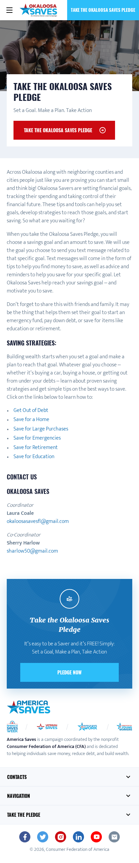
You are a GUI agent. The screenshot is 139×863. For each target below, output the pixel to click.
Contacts (17, 776)
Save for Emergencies (37, 438)
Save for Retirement (35, 447)
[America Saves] (29, 707)
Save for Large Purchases (40, 429)
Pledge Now (69, 672)
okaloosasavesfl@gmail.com (38, 521)
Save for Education (33, 456)
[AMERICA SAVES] (39, 10)
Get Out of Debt (30, 410)
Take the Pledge (23, 814)
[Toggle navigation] (9, 10)
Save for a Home (31, 419)
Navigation (18, 795)
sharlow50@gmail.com (32, 551)
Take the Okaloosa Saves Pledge (103, 9)
